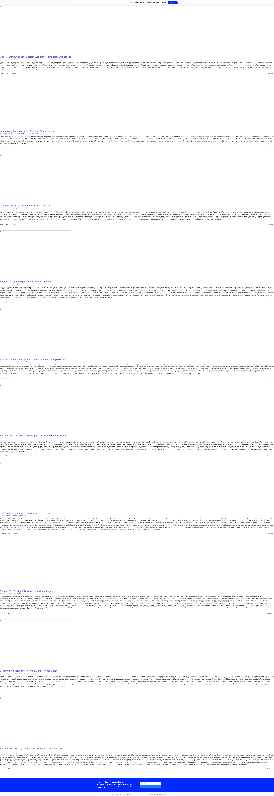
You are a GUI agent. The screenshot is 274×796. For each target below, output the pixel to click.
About (137, 2)
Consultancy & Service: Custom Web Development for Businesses (35, 56)
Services (142, 2)
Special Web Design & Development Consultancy (26, 591)
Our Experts (156, 2)
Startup (10, 59)
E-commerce (3, 59)
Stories (149, 2)
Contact (163, 2)
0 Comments (12, 73)
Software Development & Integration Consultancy (27, 513)
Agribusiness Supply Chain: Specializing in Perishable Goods (33, 748)
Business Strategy (12, 133)
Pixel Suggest (162, 794)
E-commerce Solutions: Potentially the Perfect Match (28, 670)
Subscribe (150, 786)
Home (131, 2)
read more (270, 73)
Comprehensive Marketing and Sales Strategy (25, 205)
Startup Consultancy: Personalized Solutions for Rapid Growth (33, 359)
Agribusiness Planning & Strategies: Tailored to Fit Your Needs (33, 435)
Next (139, 776)
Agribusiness (3, 133)
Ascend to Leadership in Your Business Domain (25, 281)
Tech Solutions (17, 59)
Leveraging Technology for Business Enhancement (27, 131)
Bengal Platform (114, 794)
